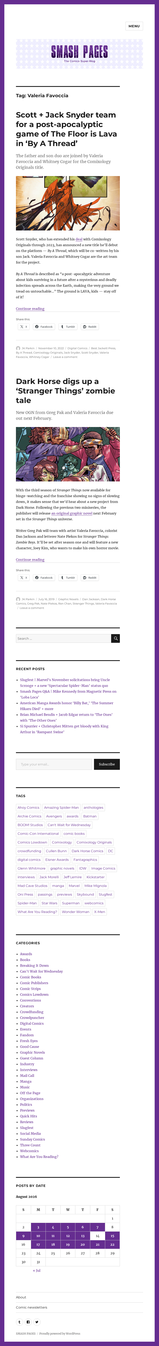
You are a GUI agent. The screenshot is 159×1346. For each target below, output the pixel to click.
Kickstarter (96, 877)
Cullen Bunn (56, 851)
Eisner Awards (57, 860)
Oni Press (25, 894)
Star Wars (49, 903)
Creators (27, 1006)
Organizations (31, 1099)
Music (25, 1087)
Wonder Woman (75, 912)
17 (38, 1244)
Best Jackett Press (103, 348)
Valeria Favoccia (106, 603)
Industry (27, 1064)
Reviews (26, 1122)
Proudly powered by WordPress (59, 1333)
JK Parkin (28, 348)
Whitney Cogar (39, 357)
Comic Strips (30, 989)
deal (79, 239)
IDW (83, 868)
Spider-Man (27, 903)
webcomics (94, 903)
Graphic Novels (68, 599)
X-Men (99, 912)
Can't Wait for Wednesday (69, 825)
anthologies (93, 808)
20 (83, 1244)
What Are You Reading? (37, 912)
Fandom (27, 1035)
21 (97, 1244)
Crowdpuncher (32, 1018)
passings (45, 894)
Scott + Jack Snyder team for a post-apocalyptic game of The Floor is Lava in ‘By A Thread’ (66, 129)
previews (64, 894)
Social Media (30, 1133)
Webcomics (29, 1151)
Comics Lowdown (32, 842)
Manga (25, 1081)
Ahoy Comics (28, 808)
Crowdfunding (31, 1012)
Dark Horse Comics (87, 851)
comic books (74, 834)
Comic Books (30, 977)
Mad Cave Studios (32, 886)
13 (82, 1236)
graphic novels (62, 868)
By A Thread (24, 352)
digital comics (29, 860)
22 (112, 1244)
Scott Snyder (89, 352)
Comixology (62, 842)
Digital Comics (77, 348)
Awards (26, 954)
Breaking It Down (34, 965)
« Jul (36, 1270)
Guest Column (31, 1058)
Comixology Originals (48, 352)
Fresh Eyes (29, 1041)
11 (53, 1236)
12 (68, 1236)
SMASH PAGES (26, 1333)
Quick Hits (28, 1116)
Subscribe (107, 764)
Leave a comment (65, 357)
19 (68, 1244)
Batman (90, 816)
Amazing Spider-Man (61, 808)
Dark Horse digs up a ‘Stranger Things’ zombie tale (65, 391)
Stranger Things (83, 603)
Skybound (85, 894)
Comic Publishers (34, 983)
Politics (26, 1104)
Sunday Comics (32, 1139)
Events (25, 1029)
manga (58, 886)
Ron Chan (64, 603)
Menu (134, 26)
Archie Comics (29, 816)
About (21, 1297)
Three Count (30, 1145)
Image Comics (103, 868)
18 (53, 1244)
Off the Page (30, 1093)
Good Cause (29, 1047)
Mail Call (27, 1076)
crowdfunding (29, 851)
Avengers (54, 816)
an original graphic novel (71, 513)
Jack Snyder (72, 352)
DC (110, 851)
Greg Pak (33, 603)
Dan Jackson (91, 599)
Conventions (30, 1000)
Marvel (74, 886)
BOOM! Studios (30, 825)
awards (72, 816)
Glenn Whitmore (32, 868)
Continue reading (30, 309)
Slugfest (105, 894)
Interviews (28, 1070)
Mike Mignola (95, 886)
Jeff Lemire (73, 877)
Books (25, 960)
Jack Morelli (49, 877)
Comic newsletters (31, 1307)
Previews (27, 1110)
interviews (26, 877)
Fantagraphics (85, 860)
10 (38, 1236)
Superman (71, 903)
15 (112, 1236)
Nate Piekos (49, 603)
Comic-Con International (38, 834)
